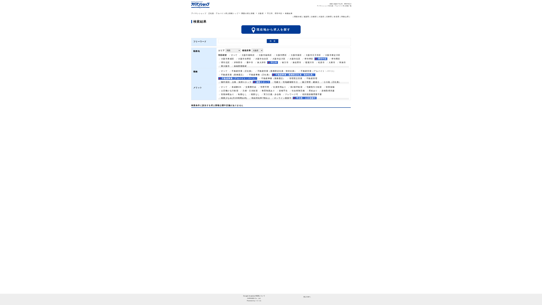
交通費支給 (250, 87)
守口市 (274, 62)
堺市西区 (335, 59)
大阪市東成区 (227, 59)
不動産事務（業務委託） (273, 78)
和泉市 (342, 62)
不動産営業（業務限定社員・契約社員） (277, 71)
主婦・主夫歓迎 (250, 91)
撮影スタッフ (262, 82)
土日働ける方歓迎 (229, 91)
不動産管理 (311, 78)
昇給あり (313, 91)
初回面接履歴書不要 (312, 94)
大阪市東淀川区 (332, 55)
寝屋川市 (309, 62)
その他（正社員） (332, 82)
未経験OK (236, 87)
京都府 (314, 17)
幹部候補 (330, 87)
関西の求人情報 (248, 13)
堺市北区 (225, 62)
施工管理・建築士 (310, 82)
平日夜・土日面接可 (306, 98)
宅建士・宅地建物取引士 (286, 82)
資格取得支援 (328, 91)
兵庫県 (329, 17)
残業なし (255, 94)
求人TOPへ (307, 297)
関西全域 (298, 17)
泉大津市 (261, 62)
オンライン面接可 (282, 98)
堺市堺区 (308, 59)
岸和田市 (238, 62)
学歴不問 (264, 87)
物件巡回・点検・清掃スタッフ (236, 82)
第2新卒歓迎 (296, 87)
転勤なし (242, 94)
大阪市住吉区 (261, 59)
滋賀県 (306, 17)
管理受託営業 (295, 78)
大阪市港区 (296, 55)
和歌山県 (345, 17)
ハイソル (258, 300)
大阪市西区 (281, 55)
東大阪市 (225, 66)
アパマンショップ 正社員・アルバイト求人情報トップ (215, 13)
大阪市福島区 (265, 55)
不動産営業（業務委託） (233, 75)
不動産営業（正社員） (242, 71)
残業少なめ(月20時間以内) (234, 98)
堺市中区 (322, 59)
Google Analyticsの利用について (254, 296)
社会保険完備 (298, 91)
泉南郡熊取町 (240, 66)
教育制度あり (268, 91)
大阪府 (261, 13)
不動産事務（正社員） (260, 75)
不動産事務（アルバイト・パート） (239, 78)
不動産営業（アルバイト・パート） (318, 71)
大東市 (332, 62)
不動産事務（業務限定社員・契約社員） (295, 75)
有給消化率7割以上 (260, 98)
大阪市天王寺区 (313, 55)
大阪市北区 (294, 59)
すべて (234, 55)
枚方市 (285, 62)
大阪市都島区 (248, 55)
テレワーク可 (291, 94)
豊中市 (250, 62)
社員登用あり (279, 87)
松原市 (321, 62)
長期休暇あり (227, 94)
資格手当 (283, 91)
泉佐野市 (297, 62)
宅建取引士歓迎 (314, 87)
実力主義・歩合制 (272, 94)
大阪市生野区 (244, 59)
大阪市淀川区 (278, 59)
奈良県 (336, 17)
